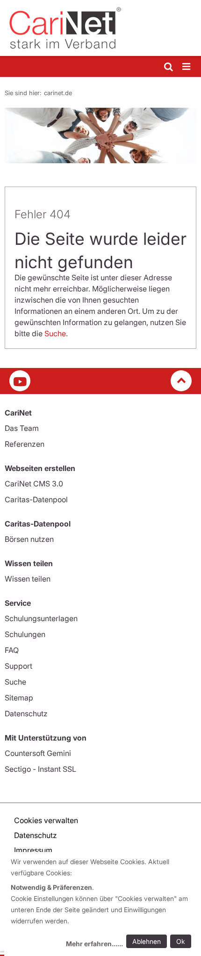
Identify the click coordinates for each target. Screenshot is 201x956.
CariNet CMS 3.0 (34, 483)
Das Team (22, 428)
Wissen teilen (27, 578)
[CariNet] (100, 28)
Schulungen (25, 634)
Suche (55, 333)
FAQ (12, 650)
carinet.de (58, 93)
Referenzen (24, 444)
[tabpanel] (100, 135)
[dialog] (102, 904)
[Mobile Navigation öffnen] (187, 67)
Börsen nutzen (29, 539)
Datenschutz (26, 713)
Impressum (33, 850)
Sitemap (19, 697)
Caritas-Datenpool (36, 499)
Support (18, 666)
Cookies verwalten (46, 820)
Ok (180, 941)
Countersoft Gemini (38, 753)
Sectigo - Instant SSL (40, 769)
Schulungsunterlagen (41, 618)
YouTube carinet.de (19, 380)
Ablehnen (146, 941)
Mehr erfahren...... (94, 944)
